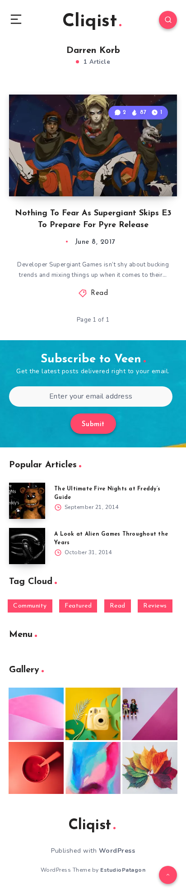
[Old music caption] (149, 714)
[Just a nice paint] (93, 768)
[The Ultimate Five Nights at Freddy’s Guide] (27, 501)
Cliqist (89, 22)
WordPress (117, 850)
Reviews (155, 606)
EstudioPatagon (122, 870)
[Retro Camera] (93, 714)
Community (30, 606)
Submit (93, 424)
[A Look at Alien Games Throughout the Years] (27, 546)
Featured (78, 606)
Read (99, 293)
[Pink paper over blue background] (36, 714)
